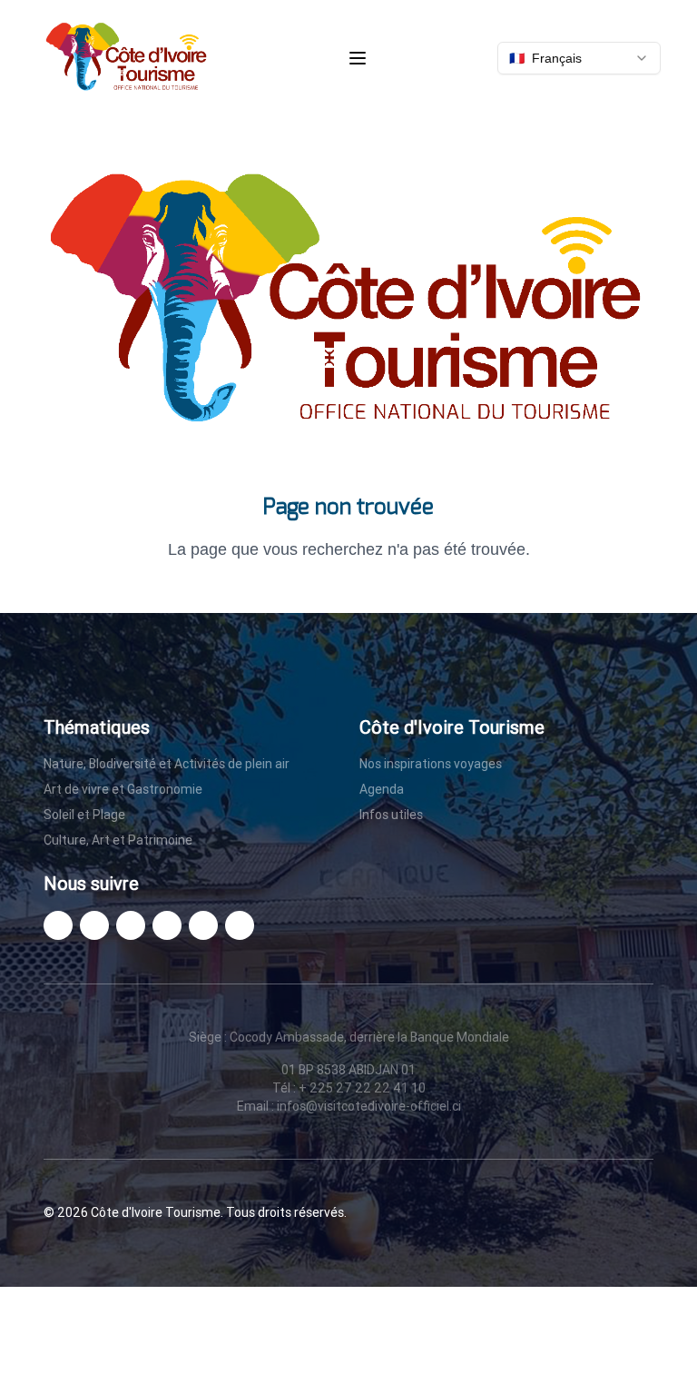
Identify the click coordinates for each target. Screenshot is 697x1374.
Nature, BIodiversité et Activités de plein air (167, 764)
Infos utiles (391, 814)
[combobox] (579, 58)
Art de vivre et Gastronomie (123, 789)
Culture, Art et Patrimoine (118, 840)
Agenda (381, 789)
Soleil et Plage (84, 814)
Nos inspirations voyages (430, 764)
